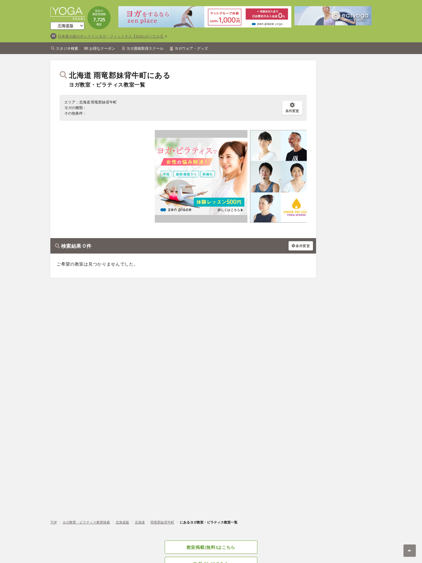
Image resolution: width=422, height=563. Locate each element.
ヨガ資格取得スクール (144, 48)
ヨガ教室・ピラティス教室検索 (86, 522)
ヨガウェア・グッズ (191, 48)
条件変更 (292, 111)
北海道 (140, 522)
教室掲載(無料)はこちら (211, 547)
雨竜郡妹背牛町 (162, 522)
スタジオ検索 (67, 48)
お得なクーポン (102, 48)
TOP (53, 522)
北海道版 (122, 522)
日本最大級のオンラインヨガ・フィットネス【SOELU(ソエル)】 (111, 36)
